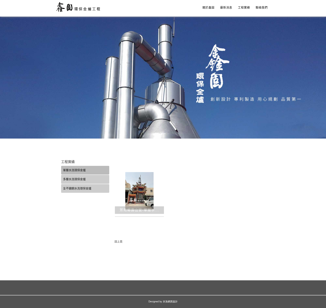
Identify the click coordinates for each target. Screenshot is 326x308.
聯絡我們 (262, 7)
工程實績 (244, 7)
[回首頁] (80, 7)
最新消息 (226, 7)
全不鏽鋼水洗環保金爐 (77, 188)
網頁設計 (173, 301)
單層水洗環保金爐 (74, 170)
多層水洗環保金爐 (74, 179)
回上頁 (118, 241)
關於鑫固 (208, 7)
